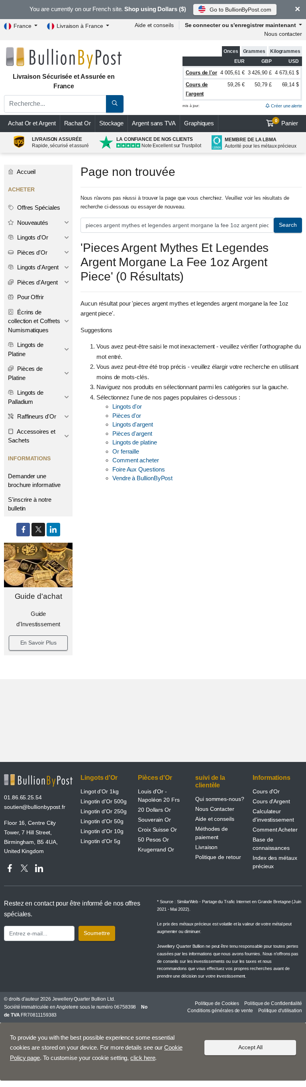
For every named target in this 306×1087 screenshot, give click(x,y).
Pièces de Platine (25, 373)
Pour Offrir (30, 297)
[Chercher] (115, 104)
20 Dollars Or (154, 809)
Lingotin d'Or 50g (102, 821)
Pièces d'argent (132, 433)
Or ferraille (125, 451)
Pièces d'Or (31, 252)
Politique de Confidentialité (273, 1003)
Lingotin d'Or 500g (103, 801)
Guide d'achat (38, 596)
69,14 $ (290, 85)
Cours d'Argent (271, 801)
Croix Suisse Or (157, 829)
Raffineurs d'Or (36, 416)
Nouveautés (32, 222)
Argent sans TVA (154, 123)
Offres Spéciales (38, 207)
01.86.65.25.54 (23, 797)
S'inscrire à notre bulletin (29, 504)
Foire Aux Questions (138, 469)
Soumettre (97, 933)
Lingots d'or (127, 406)
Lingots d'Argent (37, 267)
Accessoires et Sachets (31, 436)
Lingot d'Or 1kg (99, 791)
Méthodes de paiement (211, 833)
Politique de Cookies (217, 1003)
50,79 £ (263, 85)
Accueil (25, 171)
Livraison (206, 847)
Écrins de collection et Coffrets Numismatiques (34, 321)
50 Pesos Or (153, 839)
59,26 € (236, 85)
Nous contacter (283, 34)
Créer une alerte (286, 105)
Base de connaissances (271, 843)
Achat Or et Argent (32, 123)
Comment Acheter (275, 829)
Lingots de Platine (25, 349)
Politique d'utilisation (280, 1010)
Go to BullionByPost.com (240, 9)
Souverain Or (154, 819)
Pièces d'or (126, 415)
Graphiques (199, 123)
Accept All (250, 1047)
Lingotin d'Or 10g (102, 831)
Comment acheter (135, 460)
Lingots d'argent (132, 424)
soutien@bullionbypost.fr (34, 807)
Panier (286, 122)
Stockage (111, 123)
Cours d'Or (266, 791)
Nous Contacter (214, 809)
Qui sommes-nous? (219, 799)
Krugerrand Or (156, 849)
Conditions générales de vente (220, 1010)
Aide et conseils (154, 25)
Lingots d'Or (32, 237)
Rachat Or (77, 123)
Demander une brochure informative (34, 481)
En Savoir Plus (38, 642)
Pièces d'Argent (37, 282)
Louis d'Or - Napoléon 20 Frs (159, 795)
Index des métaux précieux (275, 862)
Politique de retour (218, 857)
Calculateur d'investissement (273, 815)
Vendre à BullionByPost (142, 478)
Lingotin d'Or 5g (100, 841)
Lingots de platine (134, 442)
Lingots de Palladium (25, 397)
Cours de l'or (201, 73)
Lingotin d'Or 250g (103, 811)
